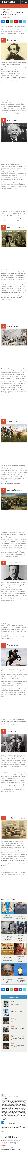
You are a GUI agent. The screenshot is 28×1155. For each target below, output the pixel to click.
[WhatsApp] (11, 21)
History (3, 9)
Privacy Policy (21, 1143)
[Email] (24, 21)
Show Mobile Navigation (2, 2)
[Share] (3, 21)
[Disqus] (14, 1112)
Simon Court (6, 17)
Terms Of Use (14, 1143)
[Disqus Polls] (14, 1072)
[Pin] (16, 21)
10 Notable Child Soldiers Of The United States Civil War (17, 1004)
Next (24, 6)
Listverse (3, 1140)
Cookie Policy (4, 1145)
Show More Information (22, 2)
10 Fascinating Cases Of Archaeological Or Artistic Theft (17, 1038)
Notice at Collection (5, 1151)
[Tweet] (7, 21)
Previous (17, 6)
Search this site (26, 2)
